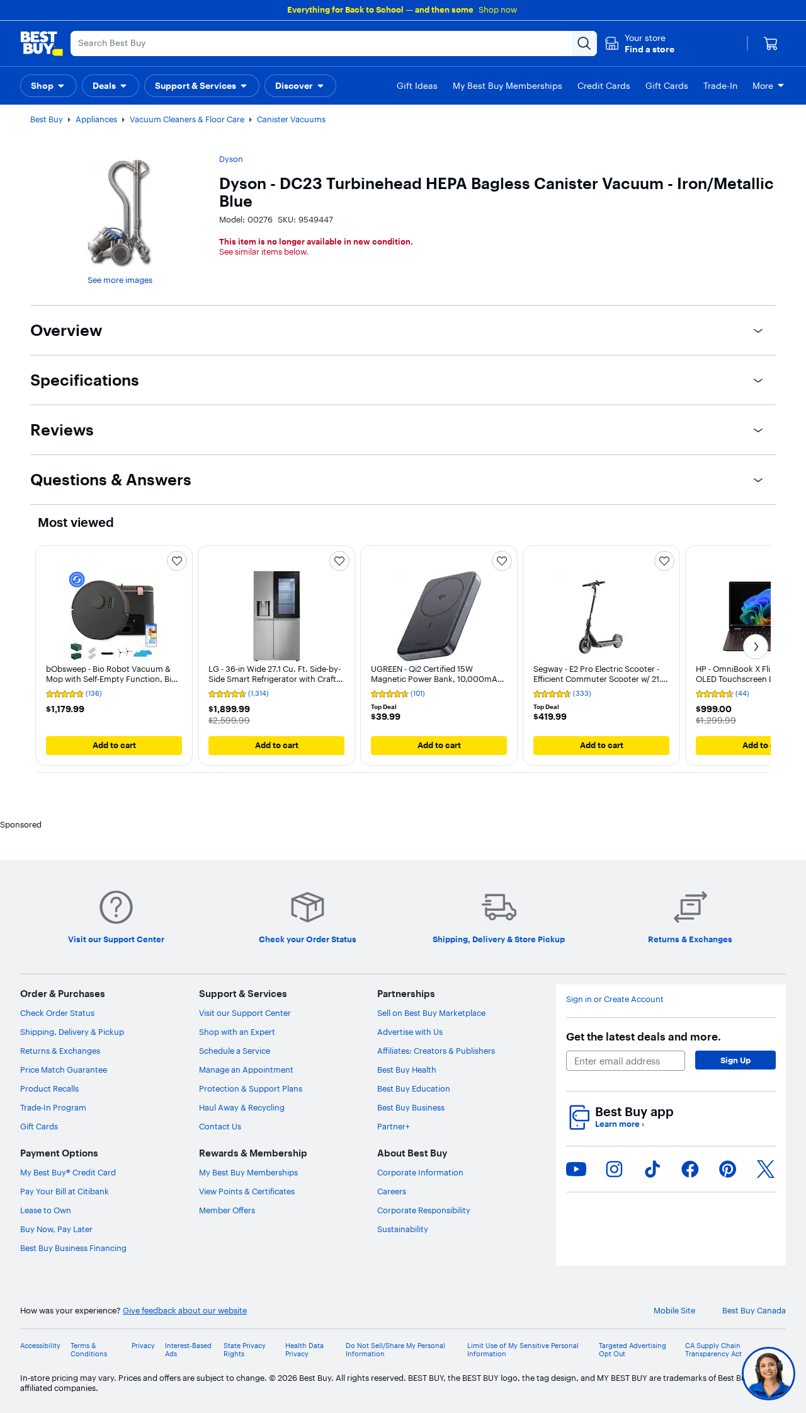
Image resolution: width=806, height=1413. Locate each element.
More (762, 85)
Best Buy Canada (754, 1310)
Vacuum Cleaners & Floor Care (187, 119)
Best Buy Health (406, 1069)
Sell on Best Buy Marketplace (431, 1013)
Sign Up (735, 1060)
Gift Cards (39, 1126)
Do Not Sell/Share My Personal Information (395, 1350)
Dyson (231, 159)
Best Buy (46, 119)
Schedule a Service (234, 1051)
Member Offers (227, 1210)
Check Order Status (57, 1013)
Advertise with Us (410, 1032)
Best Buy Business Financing (73, 1248)
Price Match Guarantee (63, 1069)
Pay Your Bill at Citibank (64, 1191)
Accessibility (40, 1346)
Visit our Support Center (245, 1013)
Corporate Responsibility (423, 1210)
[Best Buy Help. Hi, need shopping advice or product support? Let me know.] (768, 1373)
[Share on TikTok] (652, 1169)
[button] (639, 43)
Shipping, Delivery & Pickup (72, 1032)
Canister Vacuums (291, 119)
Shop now (498, 9)
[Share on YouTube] (576, 1169)
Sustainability (402, 1229)
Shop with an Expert (237, 1032)
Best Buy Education (413, 1088)
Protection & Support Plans (250, 1088)
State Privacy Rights (245, 1350)
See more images (120, 280)
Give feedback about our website (185, 1310)
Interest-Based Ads (188, 1350)
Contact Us (220, 1126)
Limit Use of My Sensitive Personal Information (523, 1350)
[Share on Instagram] (614, 1169)
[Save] (177, 561)
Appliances (96, 119)
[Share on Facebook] (690, 1169)
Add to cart (114, 745)
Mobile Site (674, 1310)
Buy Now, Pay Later (56, 1229)
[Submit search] (584, 43)
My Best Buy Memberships (248, 1172)
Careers (391, 1191)
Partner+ (393, 1126)
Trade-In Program (53, 1107)
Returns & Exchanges (60, 1051)
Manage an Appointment (246, 1069)
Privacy (143, 1346)
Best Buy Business (411, 1107)
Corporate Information (420, 1172)
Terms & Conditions (89, 1350)
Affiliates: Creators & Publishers (436, 1051)
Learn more (619, 1124)
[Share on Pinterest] (728, 1169)
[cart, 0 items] (770, 43)
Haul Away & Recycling (242, 1107)
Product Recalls (49, 1088)
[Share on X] (766, 1169)
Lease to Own (45, 1210)
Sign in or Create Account (615, 999)
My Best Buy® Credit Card (68, 1172)
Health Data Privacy (304, 1350)
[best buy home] (41, 43)
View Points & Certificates (247, 1191)
